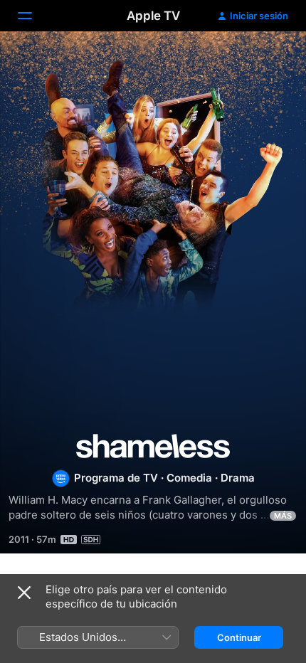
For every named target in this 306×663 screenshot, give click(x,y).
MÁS (283, 516)
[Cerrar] (24, 592)
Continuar (239, 637)
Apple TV (153, 16)
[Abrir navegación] (33, 15)
